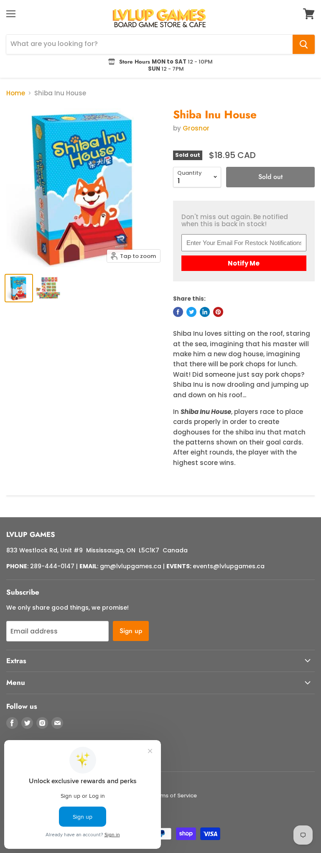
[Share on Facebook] (178, 312)
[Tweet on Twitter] (191, 312)
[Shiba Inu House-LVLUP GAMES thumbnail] (18, 288)
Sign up (131, 631)
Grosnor (196, 128)
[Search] (304, 44)
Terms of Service (174, 795)
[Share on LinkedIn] (205, 312)
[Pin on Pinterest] (218, 312)
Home (15, 93)
